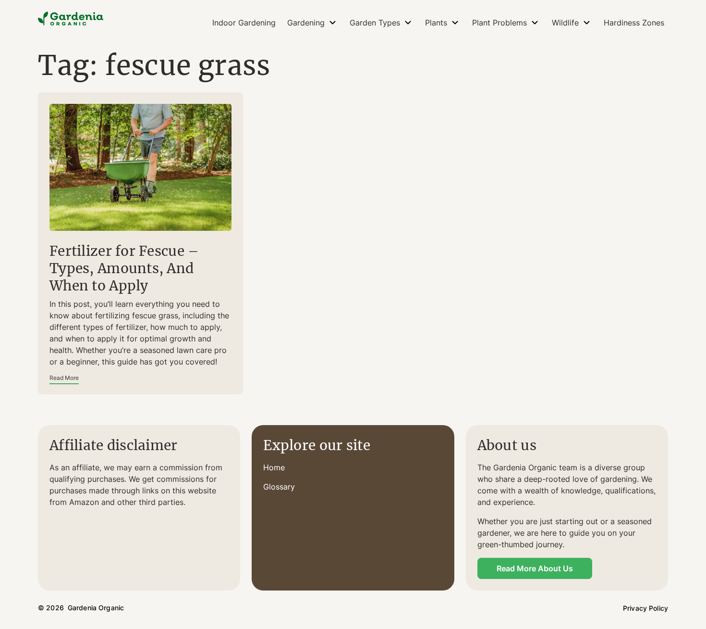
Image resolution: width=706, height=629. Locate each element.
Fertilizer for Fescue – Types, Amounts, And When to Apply (124, 268)
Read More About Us (535, 568)
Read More (64, 377)
